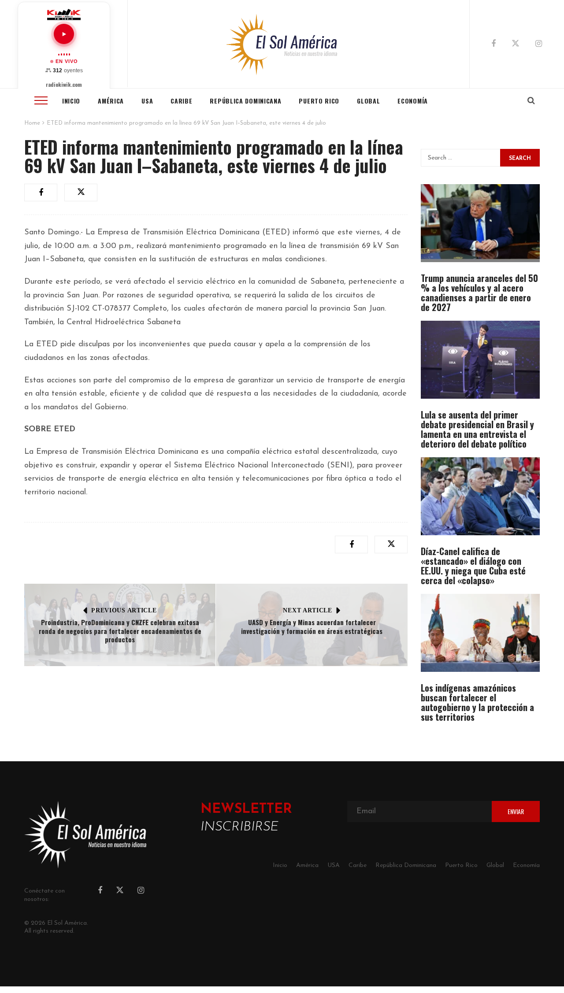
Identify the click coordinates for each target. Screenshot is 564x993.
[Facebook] (493, 44)
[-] (282, 44)
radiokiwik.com (64, 84)
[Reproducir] (64, 34)
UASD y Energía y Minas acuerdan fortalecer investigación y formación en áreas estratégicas (311, 626)
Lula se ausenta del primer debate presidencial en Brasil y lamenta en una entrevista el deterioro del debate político (477, 429)
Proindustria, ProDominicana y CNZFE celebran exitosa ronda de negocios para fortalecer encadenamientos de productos (120, 630)
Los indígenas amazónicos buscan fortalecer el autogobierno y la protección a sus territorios (477, 702)
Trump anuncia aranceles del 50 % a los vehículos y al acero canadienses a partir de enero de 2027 (479, 292)
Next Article (307, 610)
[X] (515, 45)
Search (520, 158)
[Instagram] (538, 44)
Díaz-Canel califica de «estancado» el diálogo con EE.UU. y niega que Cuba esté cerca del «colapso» (473, 566)
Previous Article (123, 610)
